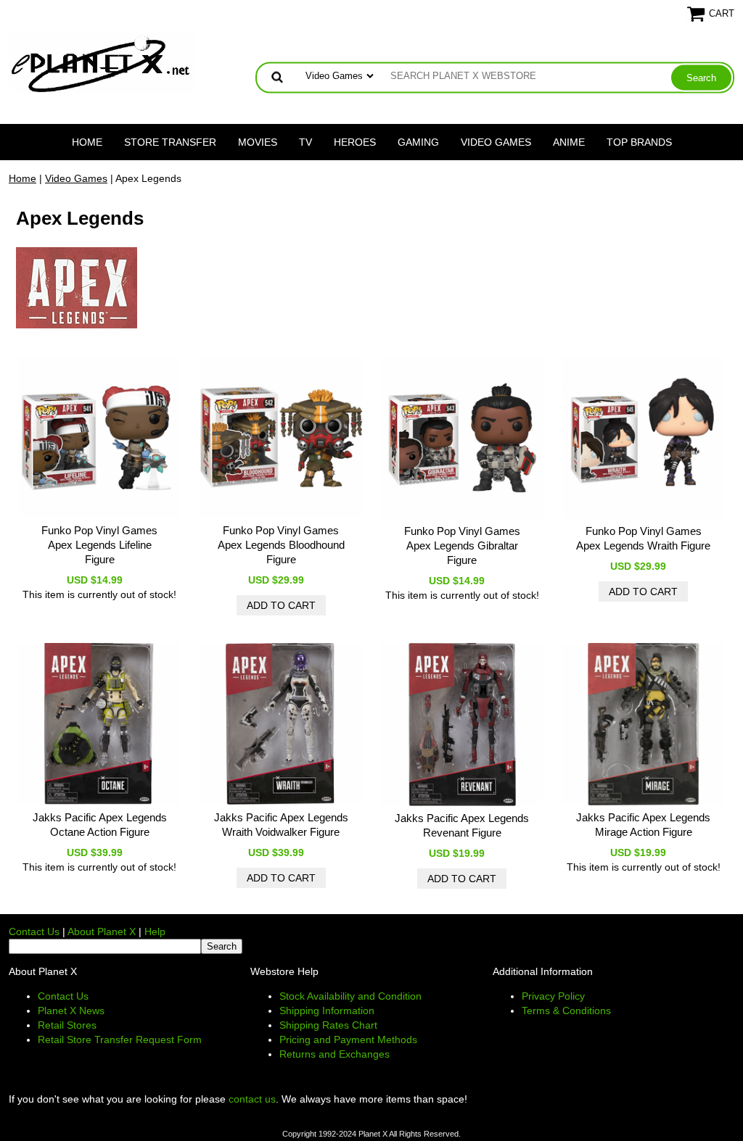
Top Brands (639, 142)
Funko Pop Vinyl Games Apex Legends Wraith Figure (643, 538)
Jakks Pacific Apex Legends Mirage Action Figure (643, 824)
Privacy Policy (553, 996)
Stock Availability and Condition (350, 996)
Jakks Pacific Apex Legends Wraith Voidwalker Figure (281, 824)
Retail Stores (67, 1025)
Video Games (496, 142)
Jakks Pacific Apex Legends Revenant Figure (462, 825)
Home (87, 142)
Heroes (355, 142)
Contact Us (34, 931)
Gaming (418, 142)
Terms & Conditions (566, 1010)
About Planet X (101, 931)
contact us (252, 1099)
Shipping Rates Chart (328, 1025)
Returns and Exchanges (334, 1054)
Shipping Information (326, 1010)
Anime (569, 142)
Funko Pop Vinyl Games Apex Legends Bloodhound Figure (281, 544)
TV (305, 142)
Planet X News (71, 1010)
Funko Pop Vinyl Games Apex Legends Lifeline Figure (99, 544)
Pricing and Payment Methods (348, 1039)
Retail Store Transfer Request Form (120, 1039)
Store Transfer (170, 142)
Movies (257, 142)
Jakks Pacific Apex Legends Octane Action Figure (100, 824)
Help (154, 931)
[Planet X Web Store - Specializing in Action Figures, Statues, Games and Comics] (101, 62)
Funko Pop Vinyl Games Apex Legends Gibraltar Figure (462, 545)
